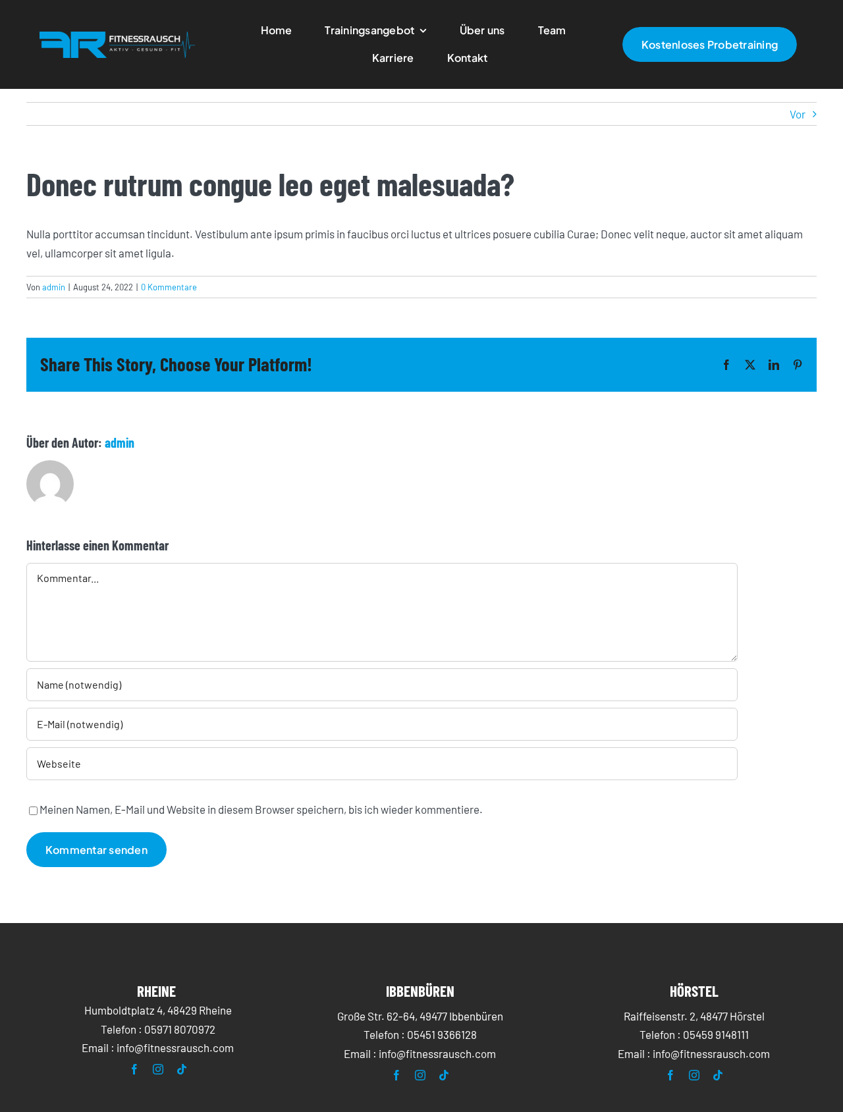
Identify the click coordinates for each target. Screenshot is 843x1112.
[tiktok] (182, 1069)
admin (53, 287)
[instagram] (158, 1069)
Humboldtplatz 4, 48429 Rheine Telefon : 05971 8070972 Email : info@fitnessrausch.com (158, 1029)
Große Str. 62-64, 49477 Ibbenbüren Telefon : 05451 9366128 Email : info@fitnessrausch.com (420, 1035)
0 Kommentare (169, 287)
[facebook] (134, 1069)
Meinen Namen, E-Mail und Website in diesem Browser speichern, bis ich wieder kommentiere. (261, 809)
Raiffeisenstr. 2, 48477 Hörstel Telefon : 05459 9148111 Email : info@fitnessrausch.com (694, 1035)
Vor (797, 113)
